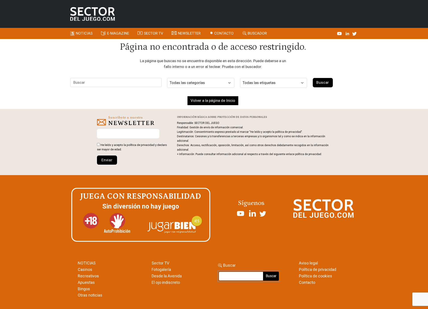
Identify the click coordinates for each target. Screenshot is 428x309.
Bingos (84, 288)
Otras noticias (90, 295)
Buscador (257, 33)
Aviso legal (308, 263)
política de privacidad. (308, 154)
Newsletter (189, 33)
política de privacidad (140, 145)
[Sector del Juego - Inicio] (92, 14)
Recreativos (88, 276)
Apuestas (86, 282)
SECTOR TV (153, 33)
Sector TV (160, 263)
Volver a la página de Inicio (213, 100)
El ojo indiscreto (166, 282)
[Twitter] (354, 33)
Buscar (229, 265)
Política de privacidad (317, 269)
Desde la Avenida (167, 276)
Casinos (85, 269)
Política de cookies (315, 276)
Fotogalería (161, 269)
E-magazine (118, 33)
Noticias (84, 33)
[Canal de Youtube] (340, 33)
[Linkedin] (347, 33)
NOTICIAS (87, 263)
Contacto (224, 33)
